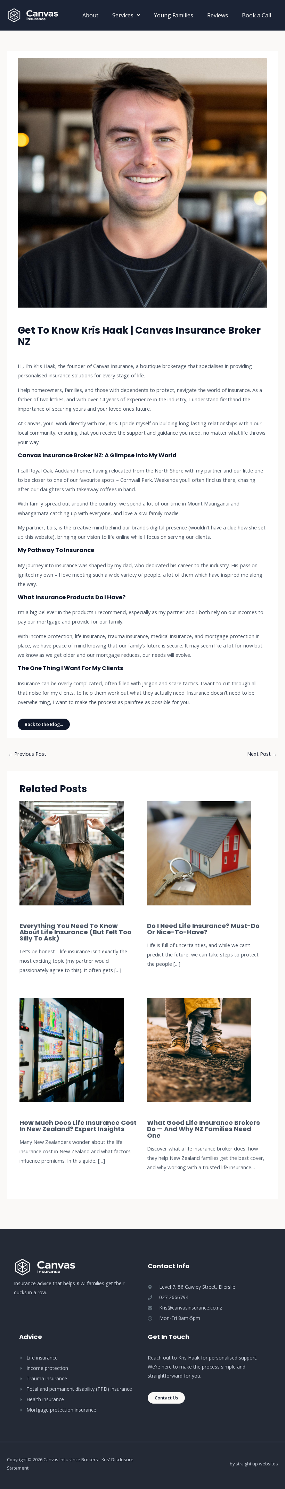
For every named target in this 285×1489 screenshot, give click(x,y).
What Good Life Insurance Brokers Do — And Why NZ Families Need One (203, 1128)
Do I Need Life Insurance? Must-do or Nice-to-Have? (203, 928)
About (90, 15)
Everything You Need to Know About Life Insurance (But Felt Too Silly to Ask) (75, 932)
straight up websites (257, 1464)
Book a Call (256, 15)
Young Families (173, 15)
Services (122, 15)
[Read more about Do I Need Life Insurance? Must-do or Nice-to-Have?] (199, 852)
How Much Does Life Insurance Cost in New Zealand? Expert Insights (78, 1125)
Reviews (217, 15)
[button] (126, 15)
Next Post (262, 753)
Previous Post (27, 753)
